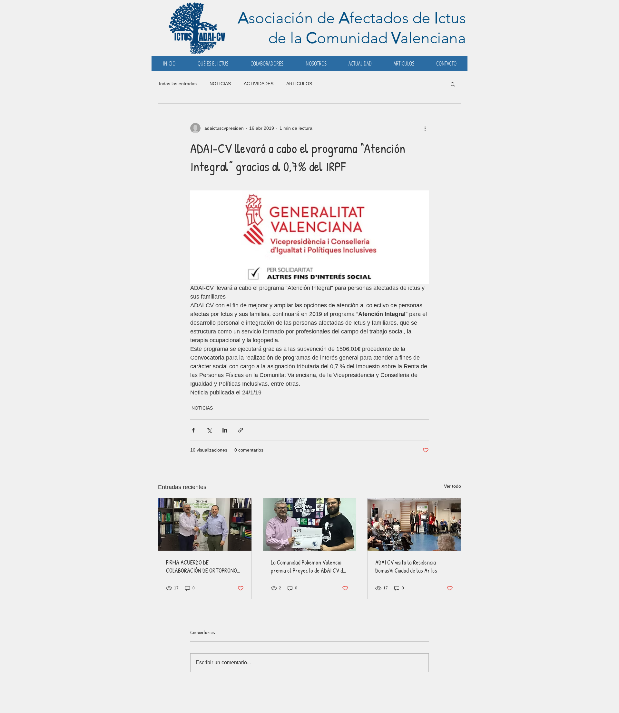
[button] (453, 84)
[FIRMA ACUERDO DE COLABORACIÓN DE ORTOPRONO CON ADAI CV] (204, 524)
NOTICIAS (220, 83)
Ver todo (452, 486)
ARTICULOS (299, 83)
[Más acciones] (425, 128)
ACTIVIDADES (258, 83)
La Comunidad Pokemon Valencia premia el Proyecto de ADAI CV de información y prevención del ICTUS (308, 566)
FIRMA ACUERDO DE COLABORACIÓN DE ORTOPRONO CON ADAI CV (201, 566)
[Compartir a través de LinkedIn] (225, 430)
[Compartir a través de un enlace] (241, 430)
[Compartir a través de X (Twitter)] (209, 430)
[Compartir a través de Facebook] (193, 430)
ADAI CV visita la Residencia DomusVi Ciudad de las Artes (406, 566)
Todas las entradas (177, 83)
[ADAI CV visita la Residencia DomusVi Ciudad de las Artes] (414, 524)
